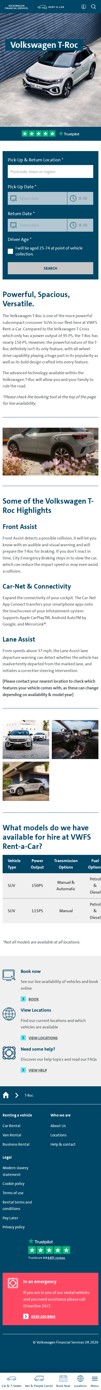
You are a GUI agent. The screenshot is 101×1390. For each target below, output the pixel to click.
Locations (59, 1135)
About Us (58, 1125)
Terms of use (13, 1193)
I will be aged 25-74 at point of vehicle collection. (49, 250)
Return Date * (21, 213)
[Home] (6, 1095)
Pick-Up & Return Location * (35, 160)
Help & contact (63, 1144)
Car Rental (11, 1125)
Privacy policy (14, 1227)
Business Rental (16, 1144)
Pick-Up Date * (22, 187)
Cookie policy (13, 1183)
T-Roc (29, 1095)
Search (50, 268)
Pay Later (10, 1218)
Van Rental (12, 1135)
